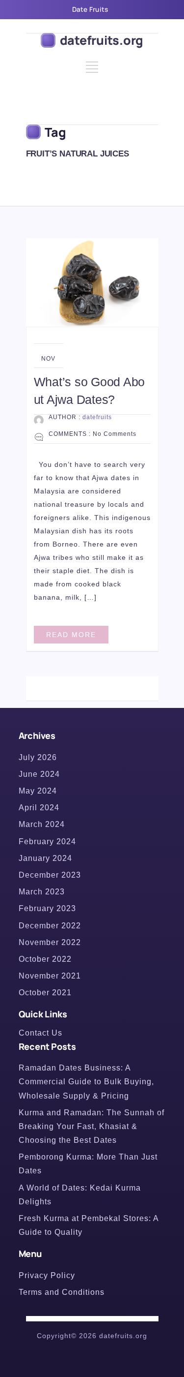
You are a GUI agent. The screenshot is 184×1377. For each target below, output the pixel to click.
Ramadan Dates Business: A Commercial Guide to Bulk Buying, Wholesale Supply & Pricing (86, 1082)
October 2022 (45, 959)
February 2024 (47, 841)
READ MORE (71, 635)
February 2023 (47, 908)
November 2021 (50, 976)
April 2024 (39, 807)
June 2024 (39, 774)
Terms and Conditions (62, 1292)
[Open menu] (92, 70)
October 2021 (45, 992)
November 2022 (50, 942)
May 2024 (38, 791)
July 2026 (38, 757)
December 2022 (50, 925)
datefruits (97, 417)
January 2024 (45, 858)
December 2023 (50, 875)
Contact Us (40, 1033)
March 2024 (42, 824)
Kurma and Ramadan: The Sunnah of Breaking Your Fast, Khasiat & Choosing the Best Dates (91, 1126)
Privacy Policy (47, 1275)
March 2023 (42, 891)
